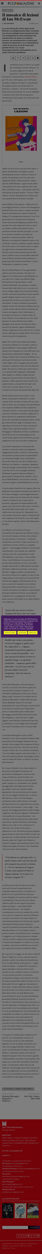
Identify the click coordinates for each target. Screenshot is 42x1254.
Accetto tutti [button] (22, 632)
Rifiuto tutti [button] (32, 632)
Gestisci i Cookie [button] (10, 632)
